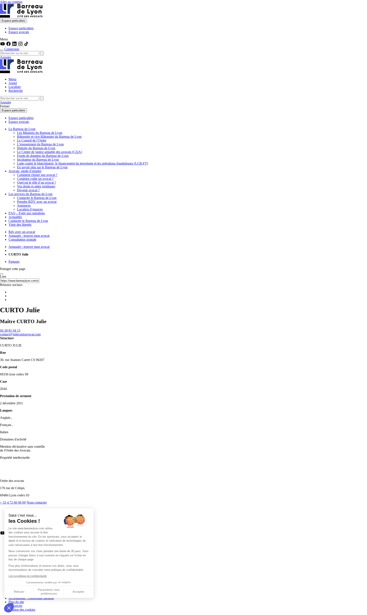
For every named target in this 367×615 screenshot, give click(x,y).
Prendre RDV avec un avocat (36, 201)
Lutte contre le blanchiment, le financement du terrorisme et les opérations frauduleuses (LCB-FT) (82, 163)
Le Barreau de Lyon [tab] (21, 129)
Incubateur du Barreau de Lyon (38, 159)
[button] (9, 608)
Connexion (11, 49)
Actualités (15, 217)
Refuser (19, 591)
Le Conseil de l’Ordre (31, 140)
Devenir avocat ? (28, 190)
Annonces (24, 205)
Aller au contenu (11, 2)
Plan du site (16, 602)
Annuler (5, 57)
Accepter (79, 591)
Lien (3, 276)
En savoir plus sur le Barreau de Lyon (42, 167)
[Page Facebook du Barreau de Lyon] (9, 45)
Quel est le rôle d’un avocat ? (36, 182)
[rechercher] (42, 53)
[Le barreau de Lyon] (21, 16)
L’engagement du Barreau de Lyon (40, 144)
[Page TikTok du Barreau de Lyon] (26, 45)
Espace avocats (18, 32)
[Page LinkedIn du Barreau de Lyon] (15, 45)
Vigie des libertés (19, 224)
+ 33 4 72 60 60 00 (13, 502)
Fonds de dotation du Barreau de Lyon (43, 156)
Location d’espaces (30, 209)
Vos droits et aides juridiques (36, 186)
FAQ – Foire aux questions (26, 213)
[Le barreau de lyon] (18, 473)
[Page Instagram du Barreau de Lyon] (21, 45)
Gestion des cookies (21, 609)
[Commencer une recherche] (1, 50)
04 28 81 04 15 (10, 330)
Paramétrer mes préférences (49, 591)
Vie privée (15, 606)
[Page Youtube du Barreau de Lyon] (3, 45)
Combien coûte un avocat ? (35, 178)
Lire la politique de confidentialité (27, 576)
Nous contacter (37, 502)
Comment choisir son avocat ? (37, 175)
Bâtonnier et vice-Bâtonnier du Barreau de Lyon (49, 136)
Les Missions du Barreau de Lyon (39, 133)
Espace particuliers (13, 20)
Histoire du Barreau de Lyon (36, 148)
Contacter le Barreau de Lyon (36, 198)
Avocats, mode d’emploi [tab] (24, 171)
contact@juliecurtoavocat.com (20, 334)
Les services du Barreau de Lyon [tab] (30, 194)
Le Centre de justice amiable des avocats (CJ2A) (49, 152)
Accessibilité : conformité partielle (31, 598)
